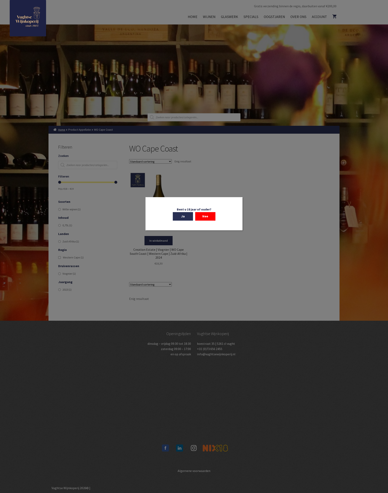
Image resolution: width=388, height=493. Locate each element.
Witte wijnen (71, 209)
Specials (251, 16)
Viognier (69, 273)
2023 (67, 289)
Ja (183, 216)
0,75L (67, 225)
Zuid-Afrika (70, 241)
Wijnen (209, 16)
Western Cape (73, 257)
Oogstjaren (274, 16)
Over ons (298, 16)
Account (319, 16)
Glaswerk (229, 16)
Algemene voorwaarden (194, 471)
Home (192, 16)
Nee (205, 216)
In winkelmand (158, 240)
